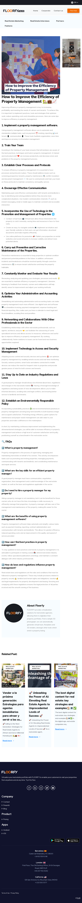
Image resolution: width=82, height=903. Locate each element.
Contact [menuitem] (6, 802)
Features (8, 26)
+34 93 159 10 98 (41, 856)
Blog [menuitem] (5, 809)
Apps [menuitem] (5, 824)
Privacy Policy (15, 893)
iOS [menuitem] (4, 833)
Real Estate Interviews (39, 21)
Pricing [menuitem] (5, 819)
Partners (60, 21)
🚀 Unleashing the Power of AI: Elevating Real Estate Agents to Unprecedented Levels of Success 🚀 (39, 704)
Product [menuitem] (6, 814)
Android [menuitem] (6, 830)
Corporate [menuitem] (46, 11)
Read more (7, 741)
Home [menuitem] (35, 11)
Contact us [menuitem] (58, 11)
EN (75, 2)
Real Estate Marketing (14, 21)
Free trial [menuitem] (73, 11)
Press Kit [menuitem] (6, 805)
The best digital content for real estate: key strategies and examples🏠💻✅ (65, 700)
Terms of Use (6, 893)
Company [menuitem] (7, 796)
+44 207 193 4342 (41, 871)
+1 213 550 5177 (41, 882)
